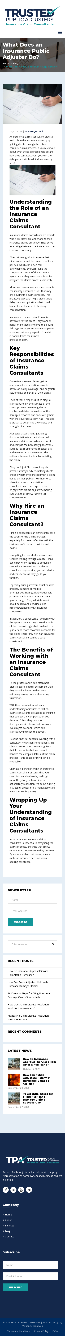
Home (6, 63)
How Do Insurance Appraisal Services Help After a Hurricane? (29, 972)
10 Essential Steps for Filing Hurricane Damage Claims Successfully (29, 995)
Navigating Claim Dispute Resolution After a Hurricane (28, 1017)
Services (9, 1225)
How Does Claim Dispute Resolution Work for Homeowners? (28, 1006)
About (8, 1220)
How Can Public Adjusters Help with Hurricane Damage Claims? (28, 984)
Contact (9, 1236)
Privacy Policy (41, 1331)
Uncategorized (34, 131)
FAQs (55, 1331)
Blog (15, 63)
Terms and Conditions (18, 1331)
